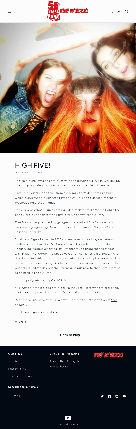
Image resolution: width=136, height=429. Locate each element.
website (98, 287)
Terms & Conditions (20, 376)
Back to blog (70, 335)
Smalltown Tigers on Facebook (37, 312)
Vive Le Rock (72, 424)
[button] (10, 11)
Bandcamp (27, 292)
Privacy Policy (17, 368)
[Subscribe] (64, 396)
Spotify (60, 292)
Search (12, 361)
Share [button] (22, 321)
